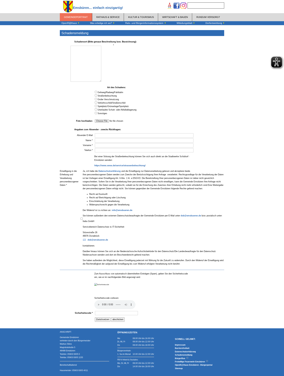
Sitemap (179, 368)
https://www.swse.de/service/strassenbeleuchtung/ (120, 165)
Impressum (180, 345)
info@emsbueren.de (122, 210)
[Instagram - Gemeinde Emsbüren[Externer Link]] (183, 6)
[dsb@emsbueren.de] (84, 240)
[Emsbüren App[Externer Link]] (169, 6)
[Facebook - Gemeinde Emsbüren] (176, 6)
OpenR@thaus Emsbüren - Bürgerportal (193, 365)
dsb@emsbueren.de (191, 216)
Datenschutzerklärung (109, 171)
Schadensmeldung (183, 355)
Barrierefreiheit (182, 348)
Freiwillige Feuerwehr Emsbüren (190, 362)
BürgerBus (180, 358)
